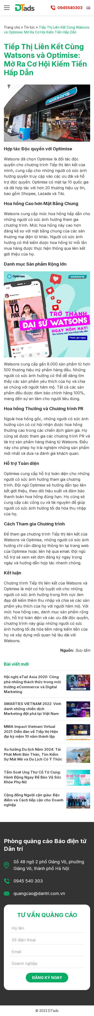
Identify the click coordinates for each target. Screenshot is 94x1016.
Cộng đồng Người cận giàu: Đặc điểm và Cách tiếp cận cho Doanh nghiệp (33, 800)
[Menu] (7, 8)
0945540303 (69, 7)
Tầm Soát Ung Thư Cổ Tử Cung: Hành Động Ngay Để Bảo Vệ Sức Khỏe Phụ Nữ (32, 777)
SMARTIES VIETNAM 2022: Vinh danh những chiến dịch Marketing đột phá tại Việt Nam (32, 708)
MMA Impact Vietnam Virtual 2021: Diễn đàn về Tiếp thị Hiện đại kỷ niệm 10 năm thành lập (31, 731)
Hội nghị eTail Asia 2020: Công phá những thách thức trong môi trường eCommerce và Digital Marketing (32, 684)
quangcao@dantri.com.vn (39, 893)
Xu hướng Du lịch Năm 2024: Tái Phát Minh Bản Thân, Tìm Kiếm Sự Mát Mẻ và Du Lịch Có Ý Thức (33, 754)
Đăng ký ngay (47, 977)
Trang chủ (12, 27)
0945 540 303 (28, 880)
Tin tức (29, 27)
